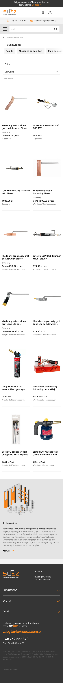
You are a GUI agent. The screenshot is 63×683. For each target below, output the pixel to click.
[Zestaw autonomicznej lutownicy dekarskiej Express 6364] (47, 364)
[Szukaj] (56, 29)
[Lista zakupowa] (42, 12)
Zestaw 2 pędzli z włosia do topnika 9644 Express (15, 453)
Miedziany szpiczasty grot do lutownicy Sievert (15, 257)
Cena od (6, 135)
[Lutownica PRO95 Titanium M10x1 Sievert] (47, 233)
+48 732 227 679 (18, 20)
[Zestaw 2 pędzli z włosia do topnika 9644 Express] (16, 429)
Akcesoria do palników (30, 50)
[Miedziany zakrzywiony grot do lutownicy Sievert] (16, 102)
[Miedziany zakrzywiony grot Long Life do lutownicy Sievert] (16, 298)
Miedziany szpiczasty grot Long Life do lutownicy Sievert (46, 322)
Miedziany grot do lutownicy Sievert (42, 192)
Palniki (9, 50)
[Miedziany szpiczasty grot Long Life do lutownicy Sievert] (47, 298)
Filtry (7, 64)
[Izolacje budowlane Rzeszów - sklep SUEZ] (10, 12)
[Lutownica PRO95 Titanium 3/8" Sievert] (16, 168)
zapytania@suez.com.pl (45, 20)
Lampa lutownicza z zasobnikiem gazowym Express (13, 388)
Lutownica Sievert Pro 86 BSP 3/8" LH (46, 127)
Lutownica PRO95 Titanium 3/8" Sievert (16, 192)
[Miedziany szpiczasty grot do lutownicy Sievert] (16, 233)
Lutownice (14, 45)
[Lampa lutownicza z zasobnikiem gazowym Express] (16, 364)
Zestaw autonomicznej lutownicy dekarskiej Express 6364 (45, 388)
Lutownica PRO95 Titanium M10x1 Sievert (47, 257)
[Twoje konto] (50, 12)
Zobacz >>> (38, 4)
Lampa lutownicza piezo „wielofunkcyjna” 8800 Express (45, 453)
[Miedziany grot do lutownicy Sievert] (47, 168)
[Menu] (5, 29)
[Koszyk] (57, 12)
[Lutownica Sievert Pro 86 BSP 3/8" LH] (47, 102)
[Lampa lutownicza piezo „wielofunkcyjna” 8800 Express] (47, 429)
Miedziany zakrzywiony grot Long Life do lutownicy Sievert (14, 322)
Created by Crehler (10, 669)
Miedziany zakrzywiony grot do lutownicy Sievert (15, 127)
